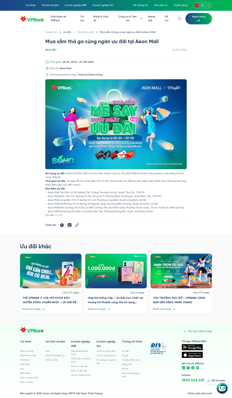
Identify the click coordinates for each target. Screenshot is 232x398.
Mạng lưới (151, 18)
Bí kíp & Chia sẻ (100, 18)
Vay (22, 369)
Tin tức (82, 18)
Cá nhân (31, 5)
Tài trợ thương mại (80, 375)
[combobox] (202, 5)
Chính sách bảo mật (200, 393)
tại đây (59, 215)
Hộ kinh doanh (50, 5)
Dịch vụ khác (26, 382)
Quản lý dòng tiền (106, 351)
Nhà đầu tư (160, 5)
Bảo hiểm (25, 373)
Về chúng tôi (140, 5)
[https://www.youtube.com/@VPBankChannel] (197, 368)
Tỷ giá (125, 355)
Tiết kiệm (25, 364)
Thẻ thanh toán (28, 355)
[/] (32, 19)
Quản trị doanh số (55, 355)
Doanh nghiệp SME (75, 5)
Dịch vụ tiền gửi (79, 371)
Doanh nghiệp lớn (103, 5)
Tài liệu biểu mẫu (131, 360)
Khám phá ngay (32, 309)
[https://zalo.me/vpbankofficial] (183, 368)
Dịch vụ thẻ (51, 360)
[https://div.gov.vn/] (158, 348)
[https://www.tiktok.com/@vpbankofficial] (193, 368)
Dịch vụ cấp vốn (79, 366)
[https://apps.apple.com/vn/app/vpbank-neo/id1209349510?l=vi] (192, 355)
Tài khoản (25, 360)
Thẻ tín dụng (26, 351)
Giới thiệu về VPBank (58, 18)
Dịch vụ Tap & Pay (29, 378)
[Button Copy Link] (77, 225)
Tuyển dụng (180, 5)
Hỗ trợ (166, 18)
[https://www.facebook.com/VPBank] (188, 368)
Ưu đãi (125, 351)
